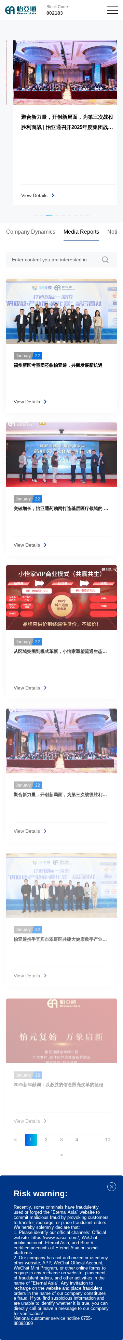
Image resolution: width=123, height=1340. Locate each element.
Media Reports (81, 232)
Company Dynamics (30, 232)
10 (107, 1139)
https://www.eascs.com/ (55, 1237)
